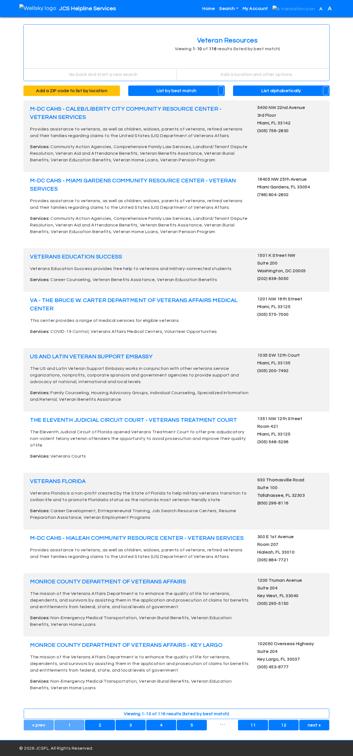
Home (208, 8)
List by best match (177, 91)
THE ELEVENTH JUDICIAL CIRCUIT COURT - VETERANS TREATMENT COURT (133, 420)
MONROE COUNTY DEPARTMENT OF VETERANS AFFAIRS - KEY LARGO (126, 645)
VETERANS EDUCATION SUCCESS (76, 257)
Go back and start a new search (103, 74)
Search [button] (227, 8)
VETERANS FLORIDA (57, 481)
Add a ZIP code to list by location (71, 91)
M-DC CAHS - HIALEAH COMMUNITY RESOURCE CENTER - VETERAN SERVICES (137, 538)
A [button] (325, 8)
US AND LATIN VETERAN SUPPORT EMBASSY (91, 356)
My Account (255, 8)
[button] (293, 8)
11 (253, 725)
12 (283, 725)
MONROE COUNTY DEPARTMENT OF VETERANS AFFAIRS (108, 581)
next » (314, 725)
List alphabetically (281, 91)
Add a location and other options (256, 74)
